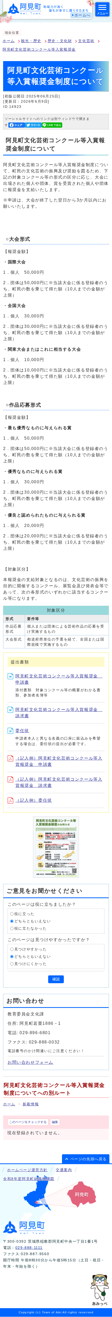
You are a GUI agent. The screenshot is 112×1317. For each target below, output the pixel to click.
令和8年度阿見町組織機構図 (28, 1179)
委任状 (22, 730)
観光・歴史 (31, 41)
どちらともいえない (32, 921)
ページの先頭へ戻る (88, 1159)
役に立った (24, 914)
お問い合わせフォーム (30, 1062)
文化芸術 (86, 41)
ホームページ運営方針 (27, 1170)
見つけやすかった (30, 949)
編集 (55, 1122)
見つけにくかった (30, 964)
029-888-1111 (29, 1248)
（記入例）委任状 (33, 800)
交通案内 (64, 1170)
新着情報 (31, 1104)
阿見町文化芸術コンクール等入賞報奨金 (39, 49)
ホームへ (82, 15)
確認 (56, 979)
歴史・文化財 (60, 41)
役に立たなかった (30, 928)
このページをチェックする (28, 1122)
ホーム (9, 41)
